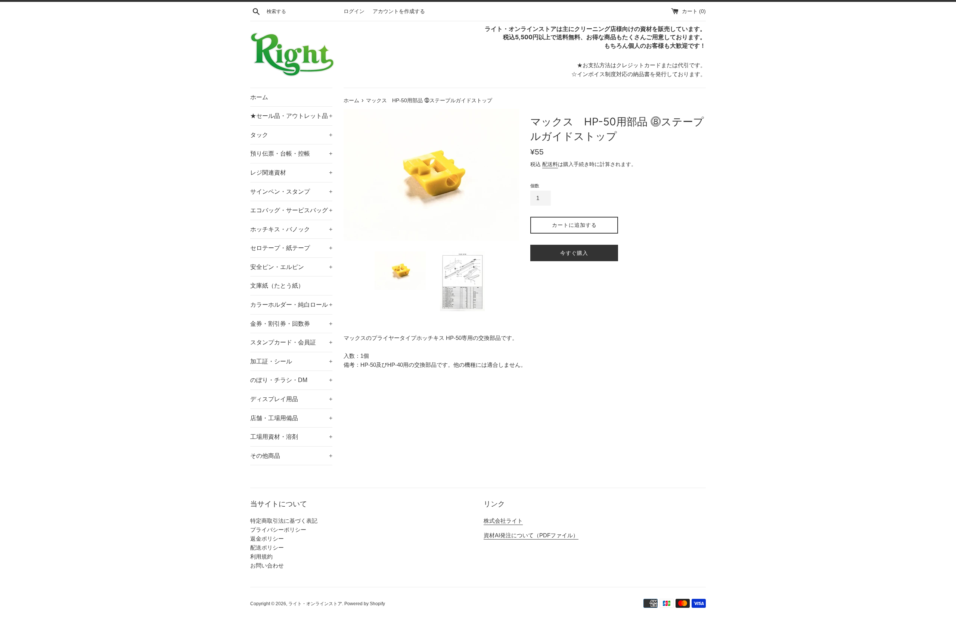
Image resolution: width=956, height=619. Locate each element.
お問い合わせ (267, 565)
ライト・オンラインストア (315, 603)
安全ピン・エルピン (291, 267)
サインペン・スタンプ (291, 191)
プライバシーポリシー (278, 529)
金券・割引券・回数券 (291, 324)
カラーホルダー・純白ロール (291, 304)
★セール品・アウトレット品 (291, 116)
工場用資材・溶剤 (291, 437)
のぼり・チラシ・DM (291, 380)
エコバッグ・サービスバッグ (291, 210)
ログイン (354, 11)
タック (291, 135)
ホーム (259, 97)
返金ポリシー (267, 538)
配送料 (550, 164)
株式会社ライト (503, 521)
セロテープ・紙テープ (291, 248)
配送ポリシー (267, 547)
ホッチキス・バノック (291, 229)
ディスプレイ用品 (291, 399)
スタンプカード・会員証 (291, 342)
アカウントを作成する (399, 11)
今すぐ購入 (574, 253)
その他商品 (291, 456)
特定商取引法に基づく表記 (283, 521)
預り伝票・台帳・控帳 (291, 153)
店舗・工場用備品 (291, 418)
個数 (534, 185)
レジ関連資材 (291, 172)
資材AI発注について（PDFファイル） (531, 535)
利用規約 (261, 556)
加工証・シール (291, 361)
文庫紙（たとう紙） (277, 285)
